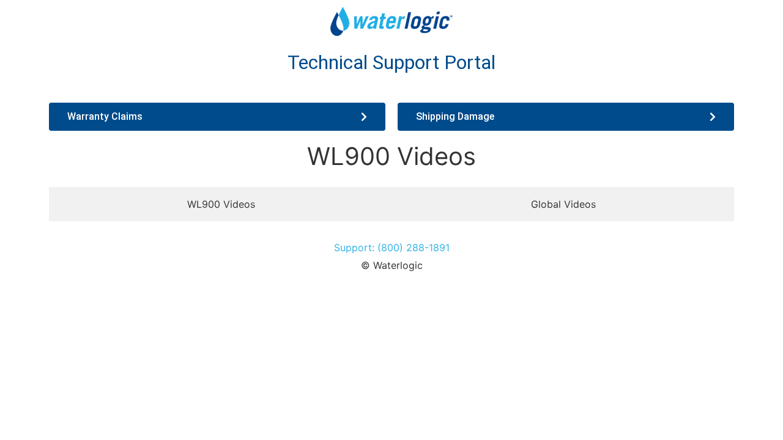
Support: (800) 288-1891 (392, 247)
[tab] (221, 204)
